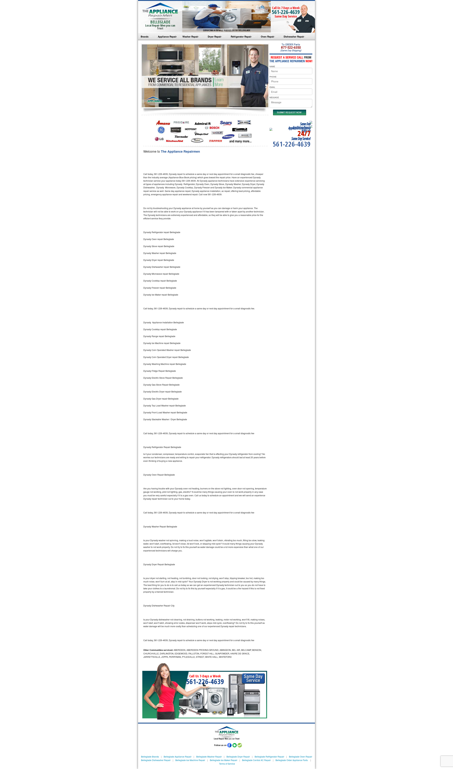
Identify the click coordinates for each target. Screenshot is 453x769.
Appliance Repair (167, 36)
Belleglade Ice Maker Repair (223, 760)
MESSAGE (274, 97)
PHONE (272, 76)
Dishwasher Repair (294, 36)
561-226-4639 (286, 12)
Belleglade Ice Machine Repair (190, 760)
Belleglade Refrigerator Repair (269, 756)
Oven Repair (267, 36)
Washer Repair (190, 36)
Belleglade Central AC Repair (256, 760)
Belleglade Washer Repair (209, 756)
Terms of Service (227, 763)
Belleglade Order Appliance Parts (292, 760)
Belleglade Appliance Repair (177, 756)
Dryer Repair (214, 36)
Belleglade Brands (150, 756)
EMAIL (272, 87)
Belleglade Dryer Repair (238, 756)
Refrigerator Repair (241, 36)
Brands (144, 36)
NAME (272, 66)
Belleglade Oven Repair (300, 756)
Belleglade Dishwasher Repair (156, 760)
